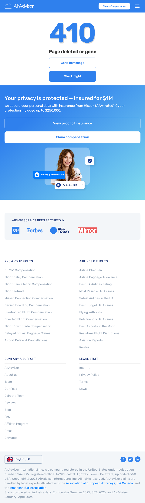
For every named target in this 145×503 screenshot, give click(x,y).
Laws (83, 389)
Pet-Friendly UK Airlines (96, 319)
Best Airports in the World (97, 326)
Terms (83, 381)
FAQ (7, 417)
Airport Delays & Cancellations (26, 340)
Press (8, 431)
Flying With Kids (90, 312)
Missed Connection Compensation (29, 298)
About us (11, 374)
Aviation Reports (91, 340)
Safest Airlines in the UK (96, 298)
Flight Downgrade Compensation (28, 326)
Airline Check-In (90, 270)
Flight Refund (14, 291)
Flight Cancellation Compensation (28, 284)
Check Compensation (114, 6)
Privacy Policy (89, 374)
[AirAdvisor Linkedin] (137, 459)
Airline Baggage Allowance (98, 277)
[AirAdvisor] (20, 6)
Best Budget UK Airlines (96, 305)
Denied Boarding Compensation (27, 305)
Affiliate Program (16, 424)
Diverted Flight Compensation (26, 319)
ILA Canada (125, 483)
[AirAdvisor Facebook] (123, 459)
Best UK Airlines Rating (95, 284)
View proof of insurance (72, 123)
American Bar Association (28, 488)
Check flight (72, 76)
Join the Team (14, 396)
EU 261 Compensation (20, 270)
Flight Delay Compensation (24, 277)
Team (8, 381)
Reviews (10, 403)
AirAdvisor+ (13, 367)
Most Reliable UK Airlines (96, 291)
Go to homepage (72, 63)
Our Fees (11, 389)
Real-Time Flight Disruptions (99, 333)
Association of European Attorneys (90, 483)
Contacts (11, 438)
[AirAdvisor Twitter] (130, 459)
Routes (84, 347)
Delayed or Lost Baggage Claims (27, 333)
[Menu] (137, 6)
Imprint (84, 367)
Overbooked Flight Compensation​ (28, 312)
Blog (8, 410)
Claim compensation (72, 137)
